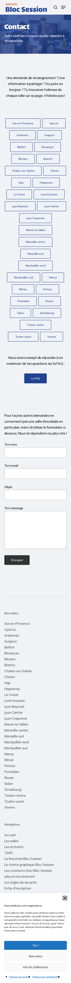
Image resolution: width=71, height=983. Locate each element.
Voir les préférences (35, 967)
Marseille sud (14, 736)
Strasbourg (12, 789)
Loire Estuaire (14, 700)
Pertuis (9, 766)
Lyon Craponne (15, 718)
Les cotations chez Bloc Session (28, 870)
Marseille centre (16, 730)
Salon (8, 783)
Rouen (9, 778)
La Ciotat (11, 695)
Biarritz (9, 665)
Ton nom (10, 444)
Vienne (9, 807)
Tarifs (8, 853)
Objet (8, 487)
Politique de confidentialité (46, 976)
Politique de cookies (19, 976)
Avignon (10, 641)
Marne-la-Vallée (16, 724)
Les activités (13, 847)
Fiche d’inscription (17, 888)
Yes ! (35, 945)
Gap (7, 683)
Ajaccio (10, 629)
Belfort (9, 647)
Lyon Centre (13, 712)
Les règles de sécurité (20, 882)
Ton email (11, 465)
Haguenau (12, 689)
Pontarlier (11, 772)
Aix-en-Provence (17, 623)
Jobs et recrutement (19, 876)
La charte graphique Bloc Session (29, 864)
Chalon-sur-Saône (18, 671)
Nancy (9, 754)
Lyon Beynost (14, 706)
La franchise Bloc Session (23, 859)
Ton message (13, 508)
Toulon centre (15, 795)
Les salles (11, 841)
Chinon (9, 677)
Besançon (11, 653)
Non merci (35, 956)
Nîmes (9, 760)
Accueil (10, 835)
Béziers (9, 659)
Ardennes (11, 635)
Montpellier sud (15, 748)
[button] (65, 898)
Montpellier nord (16, 742)
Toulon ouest (14, 801)
